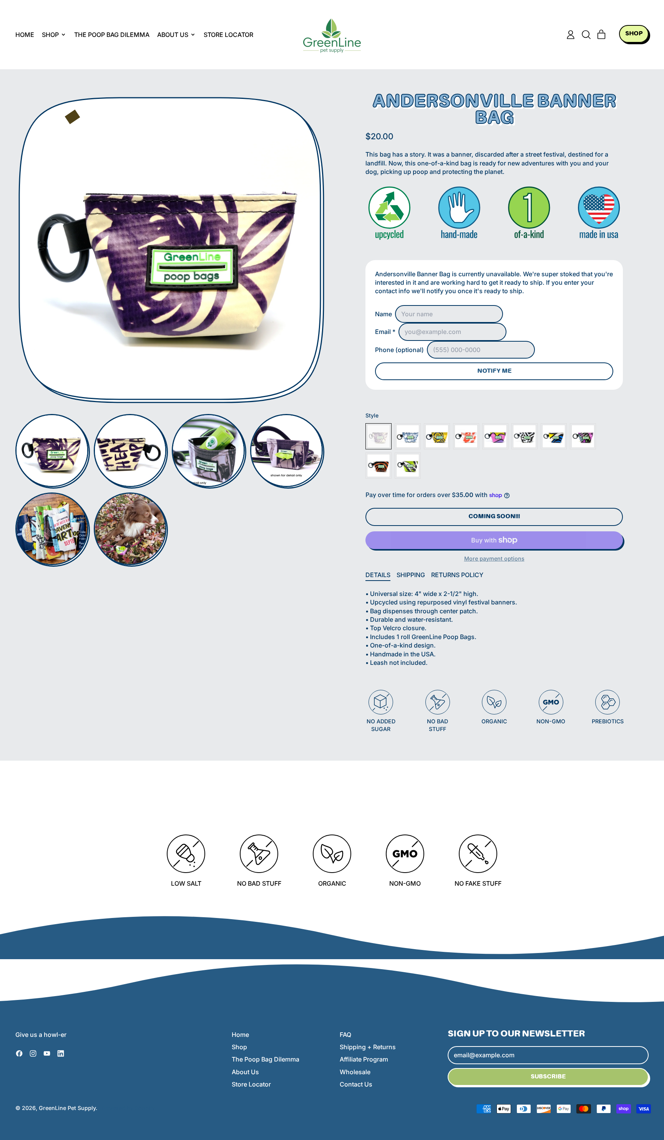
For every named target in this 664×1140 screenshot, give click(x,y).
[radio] (378, 436)
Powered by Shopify (128, 1108)
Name (383, 314)
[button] (586, 34)
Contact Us (356, 1084)
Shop (239, 1047)
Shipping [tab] (411, 575)
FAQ (345, 1034)
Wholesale (355, 1072)
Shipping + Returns (368, 1047)
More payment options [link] (494, 558)
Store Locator (228, 34)
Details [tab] (377, 575)
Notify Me (494, 371)
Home (24, 34)
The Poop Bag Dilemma (111, 34)
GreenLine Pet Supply (67, 1108)
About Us (245, 1072)
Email (385, 331)
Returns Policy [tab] (457, 575)
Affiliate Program (364, 1059)
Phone (399, 350)
